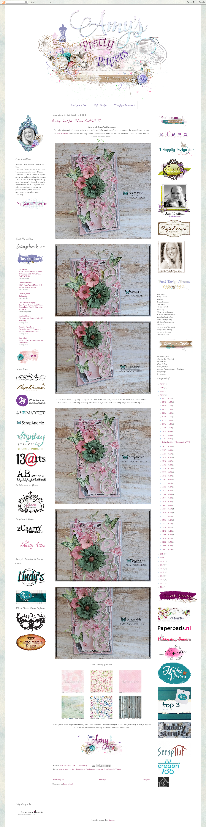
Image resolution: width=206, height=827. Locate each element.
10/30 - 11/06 (167, 416)
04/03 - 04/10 (167, 505)
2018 (162, 561)
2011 (162, 587)
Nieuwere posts (58, 779)
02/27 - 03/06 (167, 523)
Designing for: (79, 105)
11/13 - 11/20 (167, 409)
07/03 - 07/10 (167, 465)
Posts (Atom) (68, 784)
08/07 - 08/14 (167, 450)
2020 (162, 557)
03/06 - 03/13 (167, 520)
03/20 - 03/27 (167, 512)
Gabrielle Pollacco (25, 282)
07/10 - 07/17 (167, 461)
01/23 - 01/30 (167, 542)
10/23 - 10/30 (167, 420)
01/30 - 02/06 (167, 538)
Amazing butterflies (65, 769)
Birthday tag (23, 296)
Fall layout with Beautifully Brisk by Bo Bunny (31, 319)
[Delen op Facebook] (106, 765)
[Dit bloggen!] (100, 765)
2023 (162, 391)
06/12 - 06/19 (167, 476)
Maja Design (100, 105)
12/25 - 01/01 (167, 398)
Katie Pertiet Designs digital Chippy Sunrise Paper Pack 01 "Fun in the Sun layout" (31, 307)
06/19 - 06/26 (167, 472)
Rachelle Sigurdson (26, 327)
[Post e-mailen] (93, 765)
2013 (162, 579)
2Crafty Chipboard (124, 105)
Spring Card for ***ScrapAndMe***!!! (76, 121)
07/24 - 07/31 (167, 457)
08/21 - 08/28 (167, 446)
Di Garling (23, 269)
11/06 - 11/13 (167, 413)
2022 (162, 395)
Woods (118, 769)
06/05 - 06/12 (167, 479)
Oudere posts (145, 779)
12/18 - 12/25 (167, 402)
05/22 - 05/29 (167, 487)
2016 (162, 568)
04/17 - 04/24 (167, 498)
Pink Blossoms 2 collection (94, 769)
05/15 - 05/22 (167, 490)
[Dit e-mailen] (98, 765)
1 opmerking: (83, 765)
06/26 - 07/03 (167, 468)
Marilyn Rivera (24, 316)
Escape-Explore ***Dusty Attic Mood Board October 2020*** (30, 330)
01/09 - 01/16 (167, 545)
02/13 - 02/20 (167, 531)
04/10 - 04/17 (167, 501)
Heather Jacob (24, 293)
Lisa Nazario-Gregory (27, 302)
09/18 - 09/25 (167, 431)
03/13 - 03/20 (167, 516)
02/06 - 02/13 (167, 534)
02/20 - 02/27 (167, 527)
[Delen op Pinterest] (109, 765)
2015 (162, 572)
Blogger (111, 820)
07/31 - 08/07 (167, 454)
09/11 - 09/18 (167, 435)
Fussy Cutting (80, 769)
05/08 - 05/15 (167, 494)
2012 (162, 583)
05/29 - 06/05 (167, 483)
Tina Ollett (23, 338)
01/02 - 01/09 (167, 549)
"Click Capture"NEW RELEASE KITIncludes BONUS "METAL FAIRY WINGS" (30, 273)
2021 (162, 554)
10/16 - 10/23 (167, 424)
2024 (162, 387)
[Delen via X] (103, 765)
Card (73, 769)
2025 (162, 384)
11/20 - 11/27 (167, 405)
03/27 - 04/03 (167, 508)
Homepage (102, 779)
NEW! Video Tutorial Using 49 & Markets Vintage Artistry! (30, 286)
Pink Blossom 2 (63, 133)
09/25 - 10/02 (167, 427)
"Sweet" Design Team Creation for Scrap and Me (31, 341)
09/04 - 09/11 (167, 438)
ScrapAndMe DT (110, 769)
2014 (162, 576)
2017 (162, 565)
